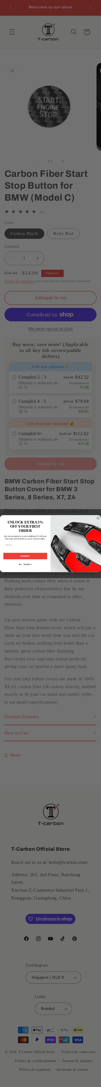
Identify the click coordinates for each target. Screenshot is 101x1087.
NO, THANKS (25, 564)
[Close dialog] (98, 518)
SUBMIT (25, 556)
